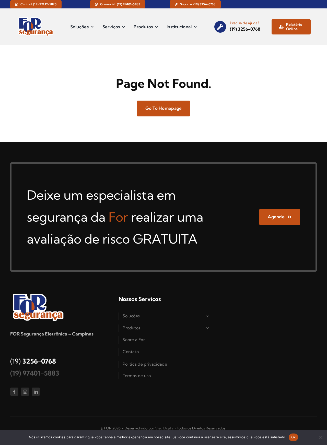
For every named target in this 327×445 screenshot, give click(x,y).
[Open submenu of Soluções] (208, 316)
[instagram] (25, 392)
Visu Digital (164, 428)
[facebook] (14, 392)
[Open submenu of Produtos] (208, 328)
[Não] (320, 437)
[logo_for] (35, 18)
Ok (293, 437)
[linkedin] (36, 392)
